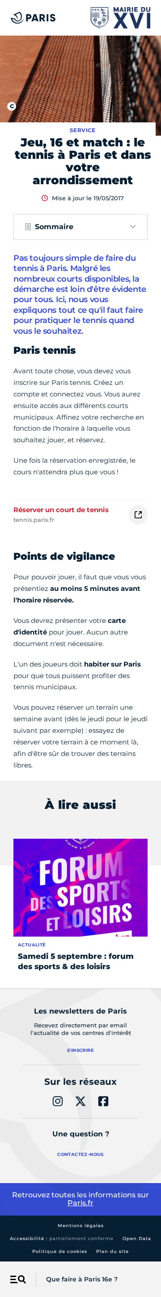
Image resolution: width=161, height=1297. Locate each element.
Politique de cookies (59, 1251)
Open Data (137, 1238)
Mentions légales (81, 1225)
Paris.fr (80, 1203)
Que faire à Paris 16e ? (82, 1279)
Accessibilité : (62, 1238)
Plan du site (112, 1251)
